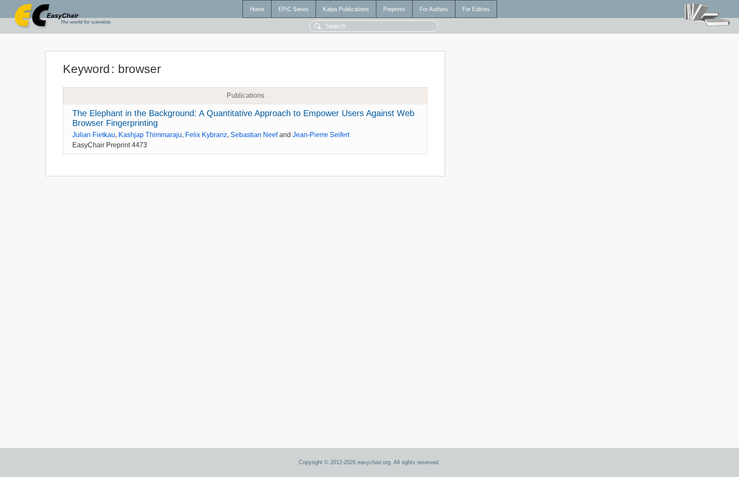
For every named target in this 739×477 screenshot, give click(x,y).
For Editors (476, 9)
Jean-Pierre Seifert (321, 134)
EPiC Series (293, 9)
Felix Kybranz (206, 134)
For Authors (434, 9)
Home (257, 9)
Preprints (394, 9)
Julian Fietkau (93, 134)
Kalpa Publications (346, 9)
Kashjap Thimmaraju (150, 134)
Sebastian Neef (254, 134)
